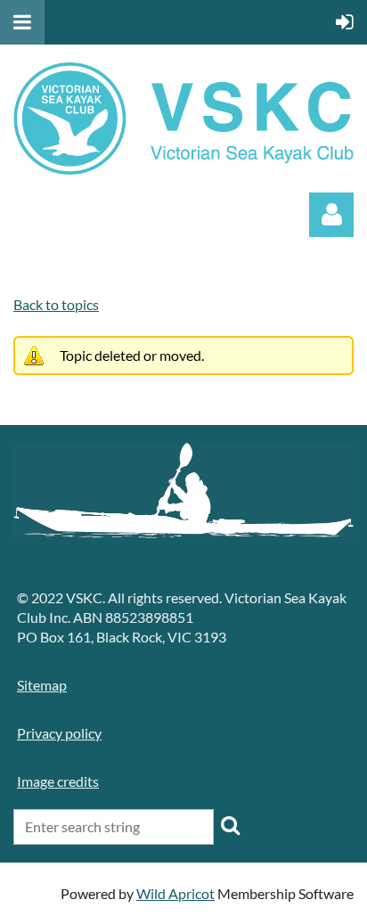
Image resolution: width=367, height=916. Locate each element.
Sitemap (42, 684)
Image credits (58, 781)
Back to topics (56, 304)
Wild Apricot (175, 893)
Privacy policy (59, 732)
